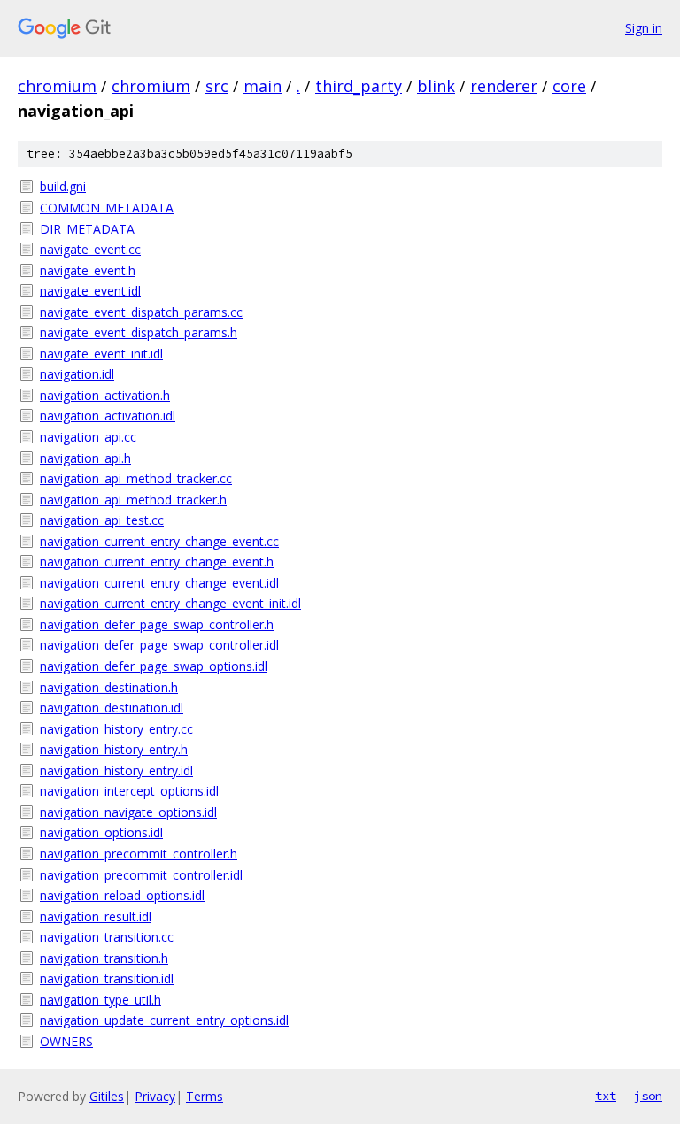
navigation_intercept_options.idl (129, 790)
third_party (358, 85)
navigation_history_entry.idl (116, 770)
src (216, 85)
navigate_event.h (87, 270)
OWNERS (66, 1041)
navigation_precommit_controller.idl (141, 874)
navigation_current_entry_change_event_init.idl (170, 603)
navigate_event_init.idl (101, 353)
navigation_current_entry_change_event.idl (159, 582)
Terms (204, 1096)
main (262, 85)
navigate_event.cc (90, 249)
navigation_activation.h (105, 395)
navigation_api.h (85, 458)
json (648, 1096)
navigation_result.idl (95, 916)
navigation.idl (77, 374)
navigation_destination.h (109, 687)
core (569, 85)
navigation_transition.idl (107, 978)
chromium (57, 85)
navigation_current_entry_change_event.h (157, 561)
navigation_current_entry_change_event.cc (159, 541)
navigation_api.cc (88, 436)
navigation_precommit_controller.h (138, 853)
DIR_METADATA (87, 228)
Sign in (643, 27)
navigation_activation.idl (107, 415)
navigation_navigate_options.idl (128, 812)
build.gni (63, 186)
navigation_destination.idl (111, 707)
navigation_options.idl (101, 832)
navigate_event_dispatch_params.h (138, 332)
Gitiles (106, 1096)
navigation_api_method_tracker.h (133, 499)
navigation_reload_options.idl (122, 895)
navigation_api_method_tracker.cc (136, 478)
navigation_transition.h (104, 958)
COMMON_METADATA (107, 207)
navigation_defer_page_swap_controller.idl (159, 644)
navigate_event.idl (90, 290)
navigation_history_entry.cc (116, 728)
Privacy (155, 1096)
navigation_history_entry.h (114, 749)
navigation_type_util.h (100, 999)
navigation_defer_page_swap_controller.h (157, 624)
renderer (503, 85)
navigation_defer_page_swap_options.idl (153, 666)
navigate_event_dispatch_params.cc (141, 312)
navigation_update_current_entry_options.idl (164, 1020)
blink (436, 85)
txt (605, 1096)
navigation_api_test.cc (102, 520)
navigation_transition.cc (107, 936)
